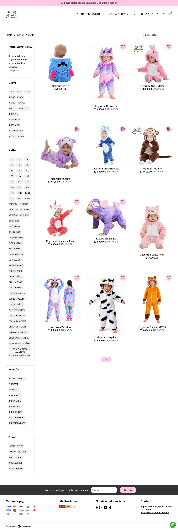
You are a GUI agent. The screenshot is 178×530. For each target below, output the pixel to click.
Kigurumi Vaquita (106, 337)
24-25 (19, 198)
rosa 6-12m (14, 125)
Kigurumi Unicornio (106, 106)
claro (20, 97)
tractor (13, 384)
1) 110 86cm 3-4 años (18, 332)
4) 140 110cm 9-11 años (19, 355)
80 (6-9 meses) (16, 265)
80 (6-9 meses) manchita (20, 349)
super (20, 446)
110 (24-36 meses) (17, 327)
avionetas (14, 390)
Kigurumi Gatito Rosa (152, 254)
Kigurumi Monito (152, 168)
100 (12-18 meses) (17, 316)
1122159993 (147, 509)
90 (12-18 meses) (17, 310)
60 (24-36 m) (15, 232)
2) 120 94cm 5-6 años (19, 338)
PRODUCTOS (94, 14)
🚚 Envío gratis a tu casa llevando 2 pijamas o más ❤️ (89, 3)
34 (19, 176)
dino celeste (16, 412)
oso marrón (15, 463)
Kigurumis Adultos (17, 63)
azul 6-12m (14, 119)
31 (20, 170)
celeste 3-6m (16, 131)
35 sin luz (25, 210)
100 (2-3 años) (15, 271)
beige (12, 97)
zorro (12, 452)
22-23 (11, 198)
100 (27, 176)
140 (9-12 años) (16, 304)
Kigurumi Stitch (60, 86)
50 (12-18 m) (14, 226)
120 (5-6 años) (15, 282)
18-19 (20, 193)
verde (12, 103)
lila (12, 92)
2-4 (19, 187)
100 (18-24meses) (17, 293)
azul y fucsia (16, 468)
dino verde (15, 401)
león (12, 446)
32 (27, 170)
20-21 (27, 193)
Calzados (12, 67)
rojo (19, 92)
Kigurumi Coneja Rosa (152, 86)
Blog (135, 14)
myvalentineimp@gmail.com (156, 506)
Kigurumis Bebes (16, 56)
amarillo (24, 108)
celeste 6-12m (16, 136)
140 (12, 187)
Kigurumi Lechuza (106, 238)
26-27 (27, 198)
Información (116, 14)
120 (19, 182)
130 (27, 182)
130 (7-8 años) (15, 288)
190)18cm (24, 204)
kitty (12, 378)
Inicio (80, 14)
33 (12, 176)
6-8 (11, 193)
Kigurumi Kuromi (60, 178)
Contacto (147, 14)
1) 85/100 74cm (15, 243)
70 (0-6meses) (16, 237)
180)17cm (13, 204)
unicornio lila (17, 417)
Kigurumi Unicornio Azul (106, 168)
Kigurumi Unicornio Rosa (60, 241)
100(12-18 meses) (17, 299)
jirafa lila (14, 406)
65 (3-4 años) (15, 249)
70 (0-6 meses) (16, 254)
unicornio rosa (17, 423)
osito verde (15, 457)
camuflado (15, 395)
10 (12, 170)
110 (12, 182)
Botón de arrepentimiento (155, 512)
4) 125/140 (13, 215)
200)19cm (13, 210)
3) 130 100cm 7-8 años (19, 343)
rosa (27, 92)
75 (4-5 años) (15, 260)
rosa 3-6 (13, 114)
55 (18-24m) (14, 221)
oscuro (13, 108)
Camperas (13, 70)
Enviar (128, 490)
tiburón (22, 452)
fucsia (21, 103)
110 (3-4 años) (15, 276)
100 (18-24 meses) (17, 321)
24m (27, 187)
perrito (21, 378)
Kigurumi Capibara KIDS (152, 327)
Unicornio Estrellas (60, 327)
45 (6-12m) (24, 215)
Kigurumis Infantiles (18, 59)
